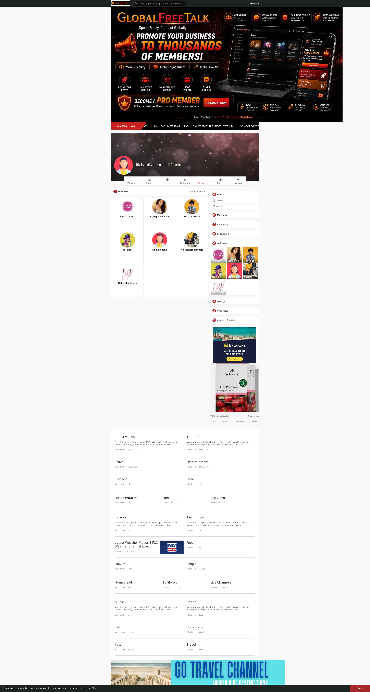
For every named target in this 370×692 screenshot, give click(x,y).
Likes (219, 301)
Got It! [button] (360, 688)
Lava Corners (127, 216)
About (213, 422)
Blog (225, 422)
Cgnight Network (159, 216)
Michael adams (192, 216)
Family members (197, 191)
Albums (221, 224)
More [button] (254, 421)
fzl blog (127, 249)
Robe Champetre (127, 282)
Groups (221, 311)
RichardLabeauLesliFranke (159, 164)
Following (222, 234)
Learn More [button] (91, 688)
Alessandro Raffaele (192, 249)
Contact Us (240, 422)
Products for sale (226, 320)
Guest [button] (255, 3)
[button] (160, 3)
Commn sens (159, 249)
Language (254, 416)
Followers (222, 243)
